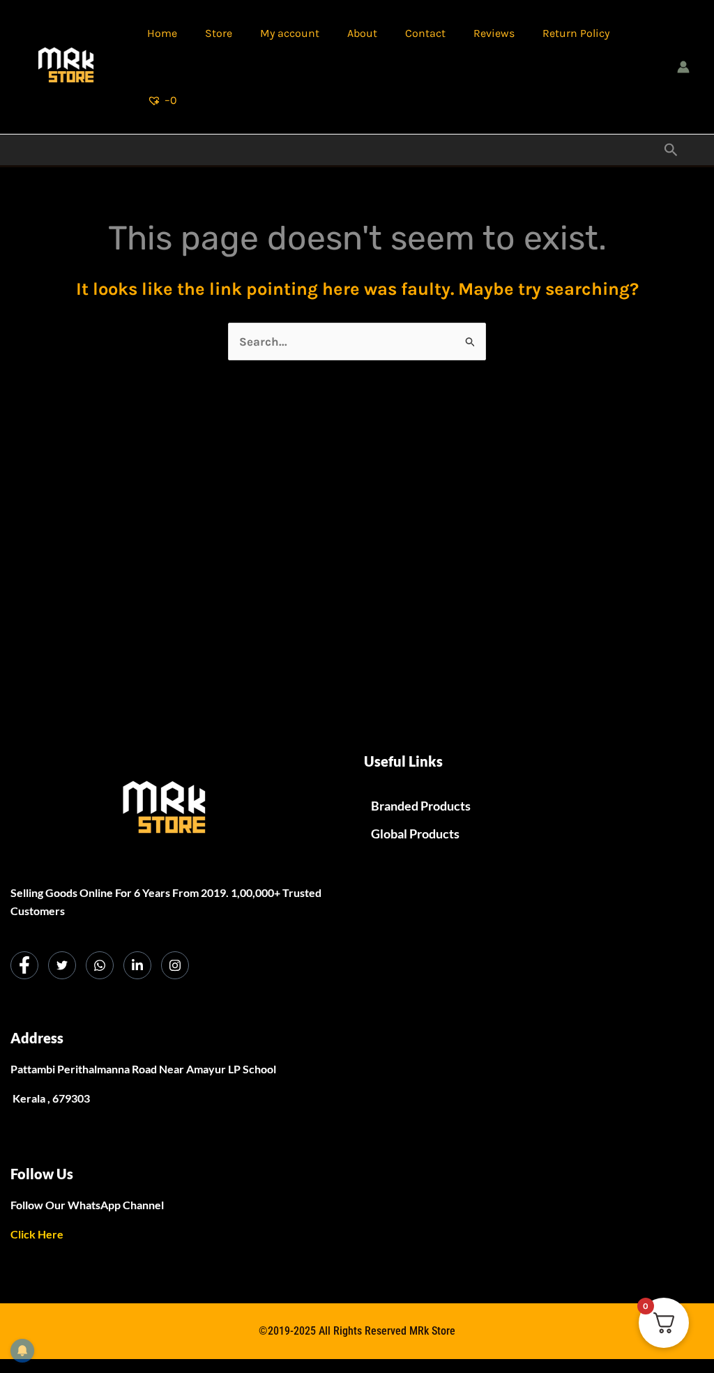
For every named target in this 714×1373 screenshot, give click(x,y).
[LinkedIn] (137, 965)
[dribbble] (100, 965)
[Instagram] (175, 965)
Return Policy (575, 33)
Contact (425, 33)
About (362, 33)
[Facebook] (24, 965)
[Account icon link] (683, 67)
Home (162, 33)
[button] (671, 150)
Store (218, 33)
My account (289, 33)
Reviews (494, 33)
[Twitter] (62, 965)
